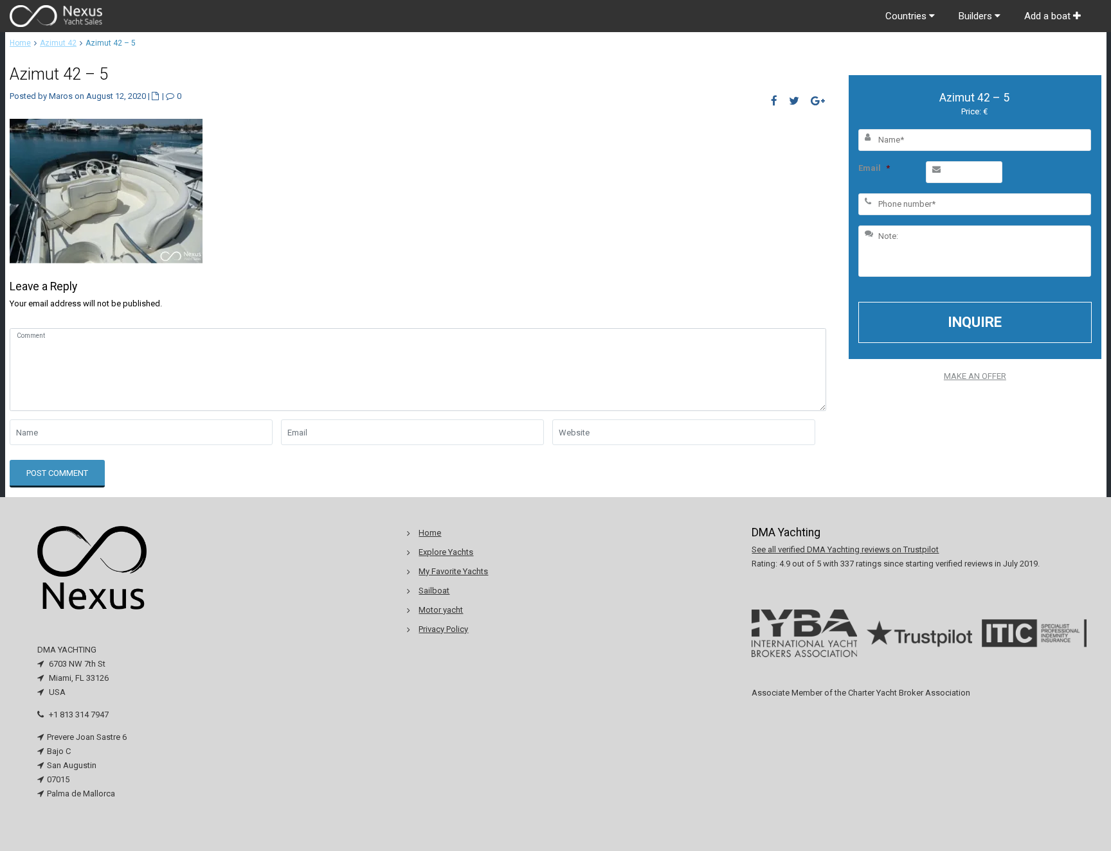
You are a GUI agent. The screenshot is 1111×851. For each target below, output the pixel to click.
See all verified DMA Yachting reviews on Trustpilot (845, 549)
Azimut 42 (58, 43)
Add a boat (1048, 16)
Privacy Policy (443, 629)
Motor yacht (441, 610)
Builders (977, 16)
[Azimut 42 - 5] (106, 190)
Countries (907, 16)
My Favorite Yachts (453, 571)
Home (20, 43)
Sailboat (434, 590)
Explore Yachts (446, 552)
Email (874, 168)
